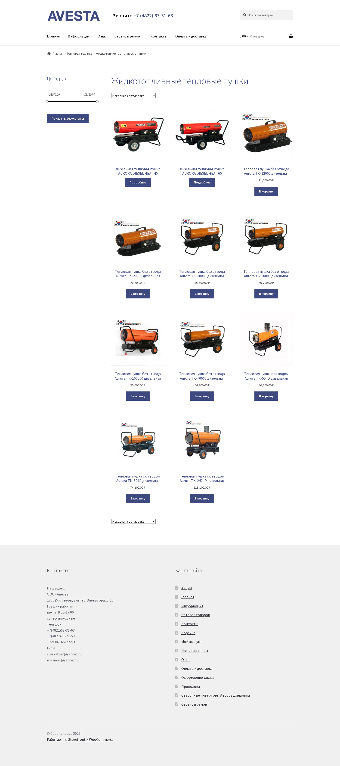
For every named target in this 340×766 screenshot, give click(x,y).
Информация (79, 36)
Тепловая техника (79, 53)
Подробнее (138, 182)
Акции (186, 588)
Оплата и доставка (191, 36)
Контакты (158, 36)
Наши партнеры (194, 650)
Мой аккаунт (191, 641)
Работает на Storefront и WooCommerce (80, 739)
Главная (53, 36)
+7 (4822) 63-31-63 (153, 15)
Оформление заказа (197, 677)
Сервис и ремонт (128, 36)
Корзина (188, 632)
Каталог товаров (195, 614)
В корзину (266, 191)
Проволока (190, 686)
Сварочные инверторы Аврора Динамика (215, 695)
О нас (102, 36)
